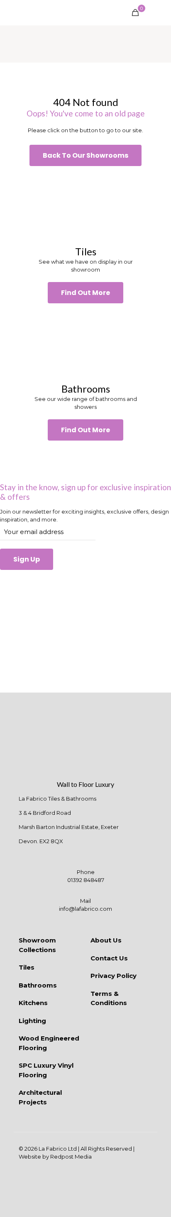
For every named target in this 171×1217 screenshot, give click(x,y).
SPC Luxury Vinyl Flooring (46, 1070)
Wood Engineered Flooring (49, 1043)
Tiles (26, 967)
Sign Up (26, 559)
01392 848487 (85, 880)
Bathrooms (38, 985)
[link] (85, 205)
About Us (106, 940)
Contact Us (109, 958)
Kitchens (33, 1003)
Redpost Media (71, 1156)
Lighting (32, 1021)
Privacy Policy (113, 976)
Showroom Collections (37, 945)
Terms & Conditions (108, 998)
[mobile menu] (160, 12)
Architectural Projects (40, 1097)
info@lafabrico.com (85, 908)
